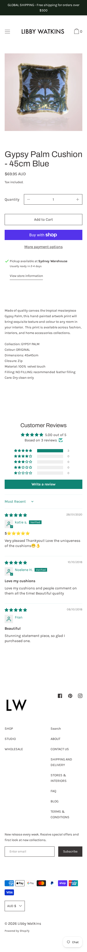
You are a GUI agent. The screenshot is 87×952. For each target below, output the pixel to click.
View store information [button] (26, 276)
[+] (77, 199)
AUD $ (11, 906)
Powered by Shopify (17, 930)
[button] (78, 32)
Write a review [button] (43, 484)
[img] (16, 515)
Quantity (12, 199)
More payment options (43, 246)
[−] (28, 199)
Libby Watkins (29, 923)
